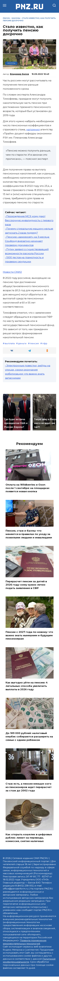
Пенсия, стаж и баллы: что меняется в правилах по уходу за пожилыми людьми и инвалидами (29, 534)
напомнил (33, 129)
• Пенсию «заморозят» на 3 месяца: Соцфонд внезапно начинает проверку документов (27, 241)
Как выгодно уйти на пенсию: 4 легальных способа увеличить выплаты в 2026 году (27, 686)
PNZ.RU (6, 18)
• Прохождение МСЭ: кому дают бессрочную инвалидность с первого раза (29, 220)
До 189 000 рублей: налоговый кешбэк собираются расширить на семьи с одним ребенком (29, 736)
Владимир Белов (19, 74)
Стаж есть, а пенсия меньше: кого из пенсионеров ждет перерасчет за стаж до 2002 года (29, 787)
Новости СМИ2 (12, 272)
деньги (22, 343)
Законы (16, 18)
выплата (10, 343)
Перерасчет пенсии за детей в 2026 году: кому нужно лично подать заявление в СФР (26, 585)
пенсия (34, 343)
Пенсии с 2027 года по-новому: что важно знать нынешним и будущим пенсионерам (29, 635)
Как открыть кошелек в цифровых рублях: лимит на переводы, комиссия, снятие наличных (29, 838)
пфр (44, 343)
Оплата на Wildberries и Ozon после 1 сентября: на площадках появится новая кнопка (27, 488)
